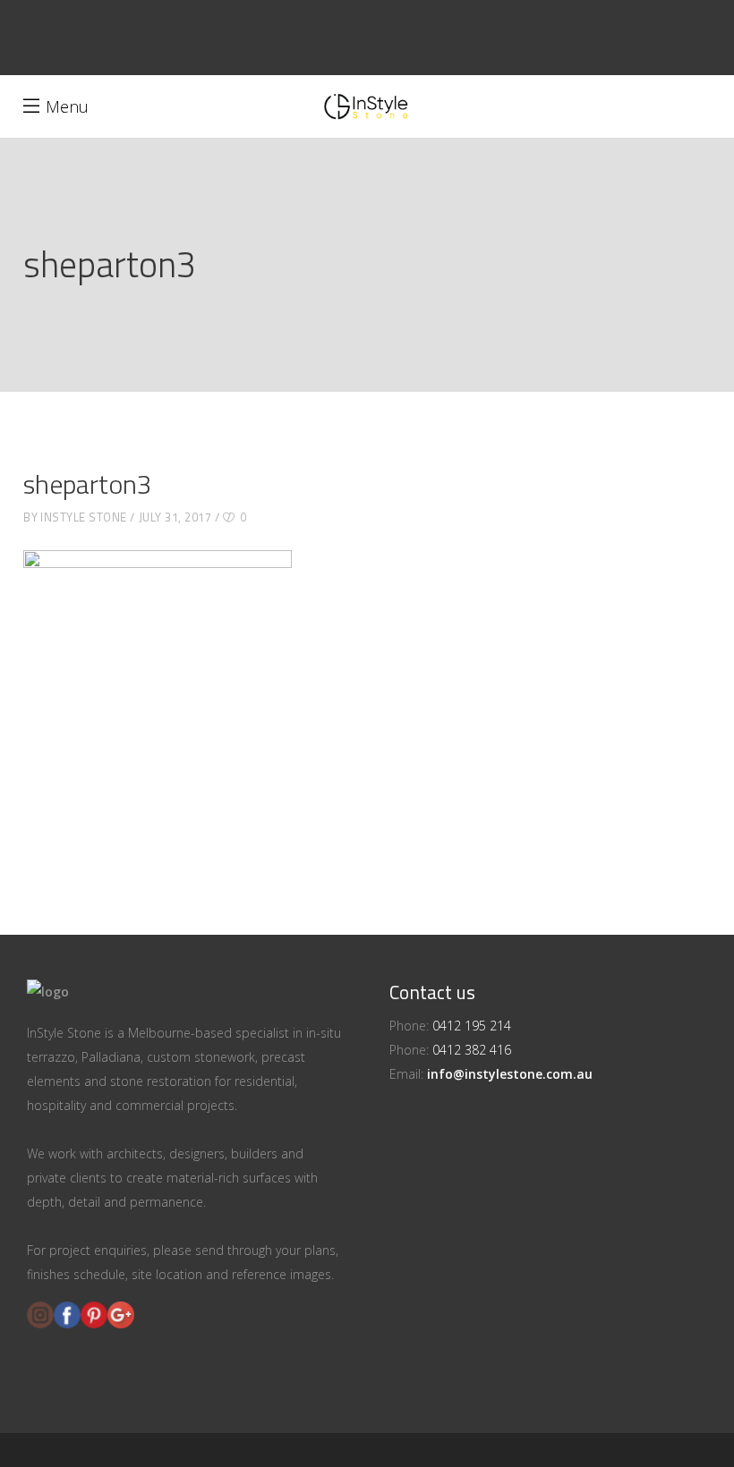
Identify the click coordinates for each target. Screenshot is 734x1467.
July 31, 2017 (175, 517)
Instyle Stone (83, 517)
